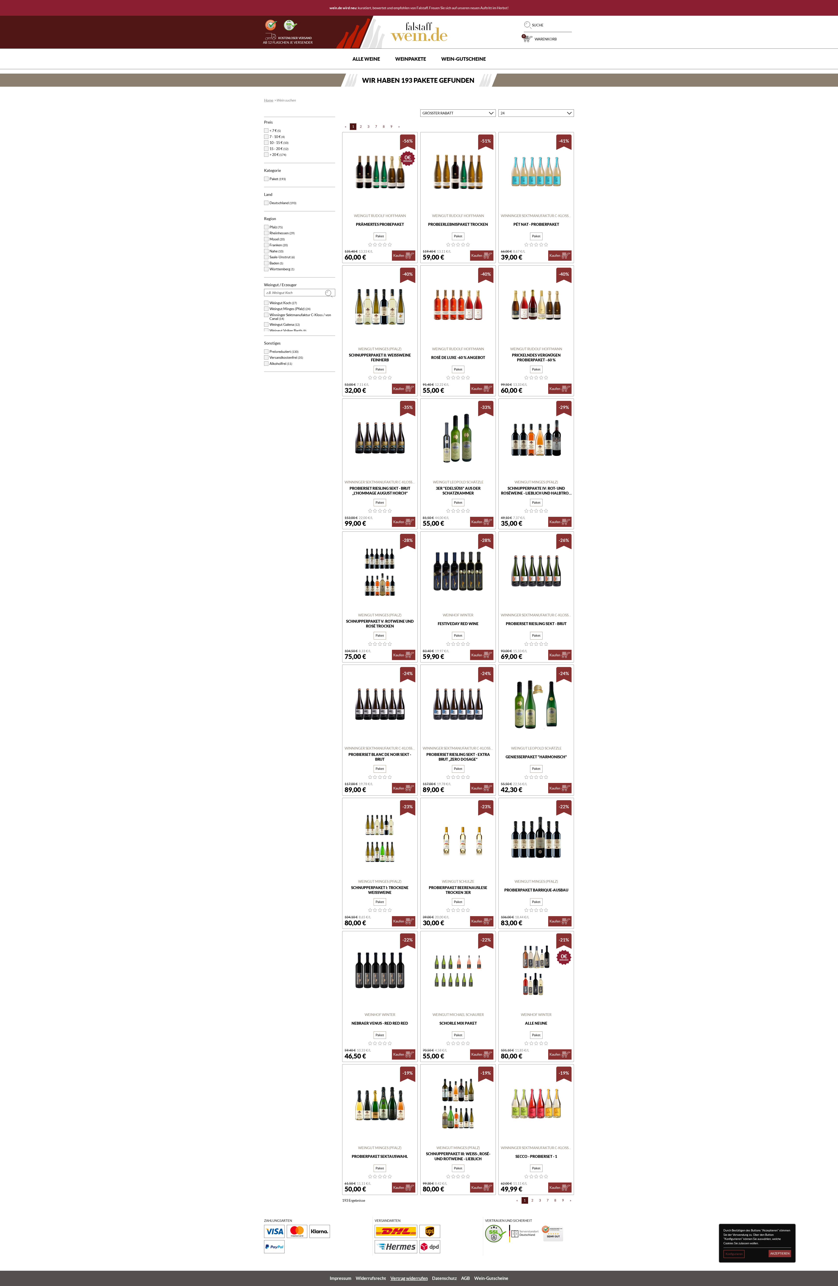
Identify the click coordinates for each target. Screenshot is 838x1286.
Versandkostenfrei (286, 357)
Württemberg (282, 269)
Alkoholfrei (281, 363)
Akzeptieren (780, 1253)
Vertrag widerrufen (409, 1278)
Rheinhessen (282, 233)
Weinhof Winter (458, 615)
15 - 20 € (279, 149)
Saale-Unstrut (282, 257)
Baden (276, 263)
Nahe (276, 251)
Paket (278, 179)
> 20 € (278, 155)
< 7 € (275, 131)
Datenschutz (444, 1278)
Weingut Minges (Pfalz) (290, 309)
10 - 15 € (279, 143)
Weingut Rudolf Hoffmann (380, 216)
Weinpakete (410, 59)
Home (268, 100)
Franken (279, 245)
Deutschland (283, 203)
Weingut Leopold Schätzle (458, 482)
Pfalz (276, 227)
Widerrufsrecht (371, 1278)
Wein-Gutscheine (463, 59)
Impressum (340, 1278)
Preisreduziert (284, 351)
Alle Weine (366, 59)
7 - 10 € (277, 137)
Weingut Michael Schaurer (458, 1015)
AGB (465, 1278)
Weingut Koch (283, 303)
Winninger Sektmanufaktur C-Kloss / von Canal (300, 317)
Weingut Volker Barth (288, 331)
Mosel (277, 239)
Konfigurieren (734, 1254)
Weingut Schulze (458, 881)
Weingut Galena (285, 324)
